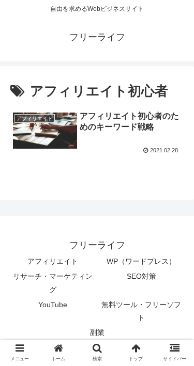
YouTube (52, 304)
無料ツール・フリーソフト (141, 311)
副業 (97, 332)
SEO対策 (141, 276)
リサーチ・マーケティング (53, 282)
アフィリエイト (52, 261)
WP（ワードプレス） (141, 261)
